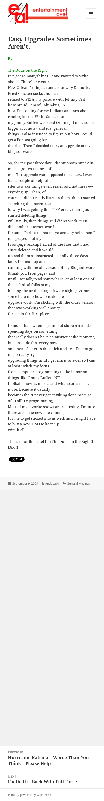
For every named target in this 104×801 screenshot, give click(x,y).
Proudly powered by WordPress (29, 795)
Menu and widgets (91, 18)
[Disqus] (52, 550)
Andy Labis (52, 483)
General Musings (78, 483)
